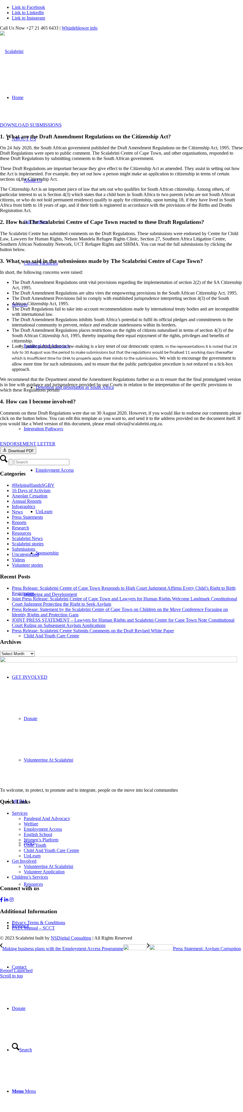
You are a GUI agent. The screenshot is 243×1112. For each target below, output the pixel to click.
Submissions (23, 549)
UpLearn (32, 855)
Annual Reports (26, 501)
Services (20, 813)
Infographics (23, 506)
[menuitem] (127, 1008)
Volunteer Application (44, 871)
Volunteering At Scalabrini (48, 866)
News (17, 511)
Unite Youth (35, 845)
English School (38, 834)
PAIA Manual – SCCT (33, 927)
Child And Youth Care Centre (51, 850)
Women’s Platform (41, 839)
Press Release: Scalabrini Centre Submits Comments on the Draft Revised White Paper (93, 630)
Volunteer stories (27, 565)
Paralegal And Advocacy (47, 818)
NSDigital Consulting (71, 937)
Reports (19, 522)
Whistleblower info (79, 27)
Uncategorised (25, 554)
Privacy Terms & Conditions (38, 922)
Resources (21, 533)
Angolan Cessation (29, 495)
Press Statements (27, 517)
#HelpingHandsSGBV (33, 485)
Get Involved (24, 861)
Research (20, 527)
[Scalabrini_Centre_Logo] (11, 51)
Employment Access (43, 829)
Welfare (31, 823)
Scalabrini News (27, 538)
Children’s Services (30, 877)
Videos (18, 559)
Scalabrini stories (28, 543)
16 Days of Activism (31, 490)
